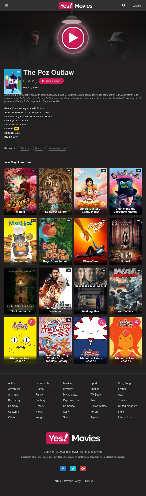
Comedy (31, 108)
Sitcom (67, 417)
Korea (94, 411)
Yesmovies (72, 451)
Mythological (70, 394)
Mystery (68, 389)
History (40, 406)
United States (21, 120)
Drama (40, 389)
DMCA (89, 481)
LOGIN (137, 5)
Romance (69, 406)
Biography (14, 400)
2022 (17, 132)
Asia (120, 394)
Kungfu (40, 417)
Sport (93, 383)
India (121, 411)
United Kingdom (127, 406)
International (125, 417)
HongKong (124, 383)
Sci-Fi (66, 411)
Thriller (94, 389)
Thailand (123, 400)
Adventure (14, 389)
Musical (67, 383)
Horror (39, 411)
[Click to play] (73, 38)
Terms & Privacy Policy (67, 481)
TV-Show (95, 394)
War (92, 400)
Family (40, 108)
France (122, 389)
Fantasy (40, 400)
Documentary (19, 108)
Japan (94, 417)
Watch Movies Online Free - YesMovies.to (75, 5)
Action (12, 383)
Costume (13, 411)
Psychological (71, 400)
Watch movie (52, 81)
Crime (11, 417)
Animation (14, 394)
